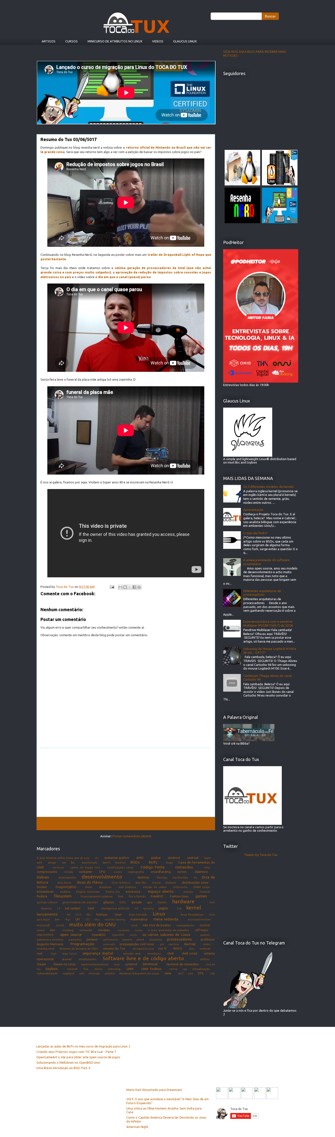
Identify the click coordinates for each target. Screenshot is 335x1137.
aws (64, 862)
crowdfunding (161, 871)
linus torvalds (138, 914)
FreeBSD (157, 896)
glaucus (108, 902)
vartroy (173, 969)
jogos (163, 908)
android (192, 857)
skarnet (67, 959)
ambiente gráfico (116, 857)
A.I (97, 857)
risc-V (162, 948)
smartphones (87, 959)
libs (88, 914)
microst (60, 925)
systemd (131, 964)
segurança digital (97, 953)
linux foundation (192, 914)
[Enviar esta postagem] (111, 586)
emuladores (45, 891)
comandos (184, 867)
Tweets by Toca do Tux (261, 854)
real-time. (174, 944)
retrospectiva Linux (143, 948)
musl (134, 925)
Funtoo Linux (179, 896)
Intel (91, 908)
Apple (207, 857)
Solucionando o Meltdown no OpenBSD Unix (68, 1062)
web (81, 973)
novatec (104, 930)
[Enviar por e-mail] (120, 587)
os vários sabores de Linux (166, 934)
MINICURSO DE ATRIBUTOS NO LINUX (115, 41)
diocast (156, 882)
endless (65, 891)
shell (170, 953)
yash (190, 973)
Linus (118, 914)
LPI (78, 919)
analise (156, 857)
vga (185, 969)
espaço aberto (160, 891)
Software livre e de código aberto (143, 958)
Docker (42, 887)
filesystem (63, 896)
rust (39, 953)
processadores (179, 939)
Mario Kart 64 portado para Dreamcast (154, 1089)
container (85, 871)
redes (206, 944)
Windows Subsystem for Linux (139, 973)
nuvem (138, 930)
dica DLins (64, 882)
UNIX (130, 968)
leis (69, 914)
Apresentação (253, 509)
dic (195, 877)
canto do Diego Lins (85, 867)
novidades (124, 930)
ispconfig (148, 908)
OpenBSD (99, 934)
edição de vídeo (155, 887)
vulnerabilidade (47, 973)
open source (71, 934)
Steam (41, 964)
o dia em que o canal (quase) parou (123, 277)
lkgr (67, 919)
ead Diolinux (127, 887)
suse (117, 964)
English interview (88, 891)
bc (73, 862)
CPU (102, 871)
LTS (88, 919)
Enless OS (112, 891)
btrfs (153, 862)
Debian (43, 877)
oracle (133, 934)
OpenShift (118, 934)
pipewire (127, 939)
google (136, 902)
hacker (162, 902)
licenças (101, 914)
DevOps (162, 877)
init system (72, 908)
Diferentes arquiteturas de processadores (262, 592)
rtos (191, 948)
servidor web (132, 953)
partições (75, 939)
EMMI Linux (201, 887)
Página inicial (126, 823)
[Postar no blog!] (125, 587)
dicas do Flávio (90, 882)
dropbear (105, 887)
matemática (138, 919)
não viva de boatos (157, 925)
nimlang (68, 930)
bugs (169, 862)
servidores (154, 953)
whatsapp (94, 973)
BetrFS (106, 862)
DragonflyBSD (66, 887)
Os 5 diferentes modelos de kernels (268, 486)
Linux (159, 914)
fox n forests (137, 896)
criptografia (136, 871)
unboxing (114, 968)
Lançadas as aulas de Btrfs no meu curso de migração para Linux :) (83, 1046)
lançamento (47, 914)
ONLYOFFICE (45, 934)
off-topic (201, 930)
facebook (205, 891)
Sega (53, 953)
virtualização (201, 968)
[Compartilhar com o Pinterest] (139, 587)
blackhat (120, 862)
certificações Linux (120, 867)
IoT (136, 908)
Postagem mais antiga (191, 823)
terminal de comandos (183, 964)
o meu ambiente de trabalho (168, 930)
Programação (82, 944)
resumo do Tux (114, 948)
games (201, 896)
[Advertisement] (126, 782)
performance (110, 939)
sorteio (205, 959)
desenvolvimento (102, 876)
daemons (201, 871)
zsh (212, 973)
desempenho (67, 877)
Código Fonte (153, 867)
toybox (52, 968)
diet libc (140, 882)
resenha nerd (45, 948)
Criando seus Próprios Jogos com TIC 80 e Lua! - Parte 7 (76, 1051)
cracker (118, 871)
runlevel (205, 948)
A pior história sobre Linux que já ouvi (63, 857)
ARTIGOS (48, 41)
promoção (109, 944)
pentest (92, 939)
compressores (47, 871)
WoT (180, 973)
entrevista (133, 891)
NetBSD (205, 925)
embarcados (180, 887)
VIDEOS (157, 41)
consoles (68, 871)
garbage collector (47, 902)
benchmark (89, 862)
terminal (150, 964)
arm (39, 862)
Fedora (42, 896)
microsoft (43, 925)
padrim (205, 934)
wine (168, 973)
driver (88, 887)
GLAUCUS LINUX (185, 41)
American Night (137, 1126)
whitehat (109, 973)
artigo (52, 862)
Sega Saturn (69, 953)
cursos (182, 871)
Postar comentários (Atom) (131, 836)
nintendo (86, 930)
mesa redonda (165, 919)
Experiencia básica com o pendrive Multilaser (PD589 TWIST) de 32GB (268, 623)
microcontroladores (199, 919)
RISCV (177, 948)
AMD (139, 857)
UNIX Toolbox (151, 968)
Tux (85, 968)
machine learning (115, 919)
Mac (97, 919)
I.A (58, 908)
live (57, 919)
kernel (193, 907)
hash (212, 902)
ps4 (162, 944)
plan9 (140, 939)
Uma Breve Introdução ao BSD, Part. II (63, 1068)
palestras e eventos (50, 939)
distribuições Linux (195, 882)
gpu (149, 902)
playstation (155, 939)
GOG (122, 902)
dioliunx (170, 882)
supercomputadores (94, 964)
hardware (183, 901)
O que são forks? (255, 533)
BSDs (135, 862)
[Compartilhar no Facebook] (134, 587)
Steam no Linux (64, 964)
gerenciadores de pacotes (80, 902)
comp (207, 867)
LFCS (78, 914)
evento (188, 891)
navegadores (185, 925)
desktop (143, 877)
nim (52, 930)
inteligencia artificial (115, 908)
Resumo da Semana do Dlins (79, 948)
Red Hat (190, 944)
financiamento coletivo (96, 896)
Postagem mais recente (60, 823)
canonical (58, 867)
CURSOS (71, 41)
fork (120, 896)
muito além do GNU (92, 924)
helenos (46, 908)
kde (179, 908)
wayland (68, 973)
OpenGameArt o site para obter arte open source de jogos (78, 1057)
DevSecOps (180, 877)
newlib (40, 930)
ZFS (201, 973)
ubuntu (98, 969)
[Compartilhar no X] (129, 587)
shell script (189, 953)
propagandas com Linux (137, 944)
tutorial (72, 968)
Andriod (174, 857)
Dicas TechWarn (121, 882)
